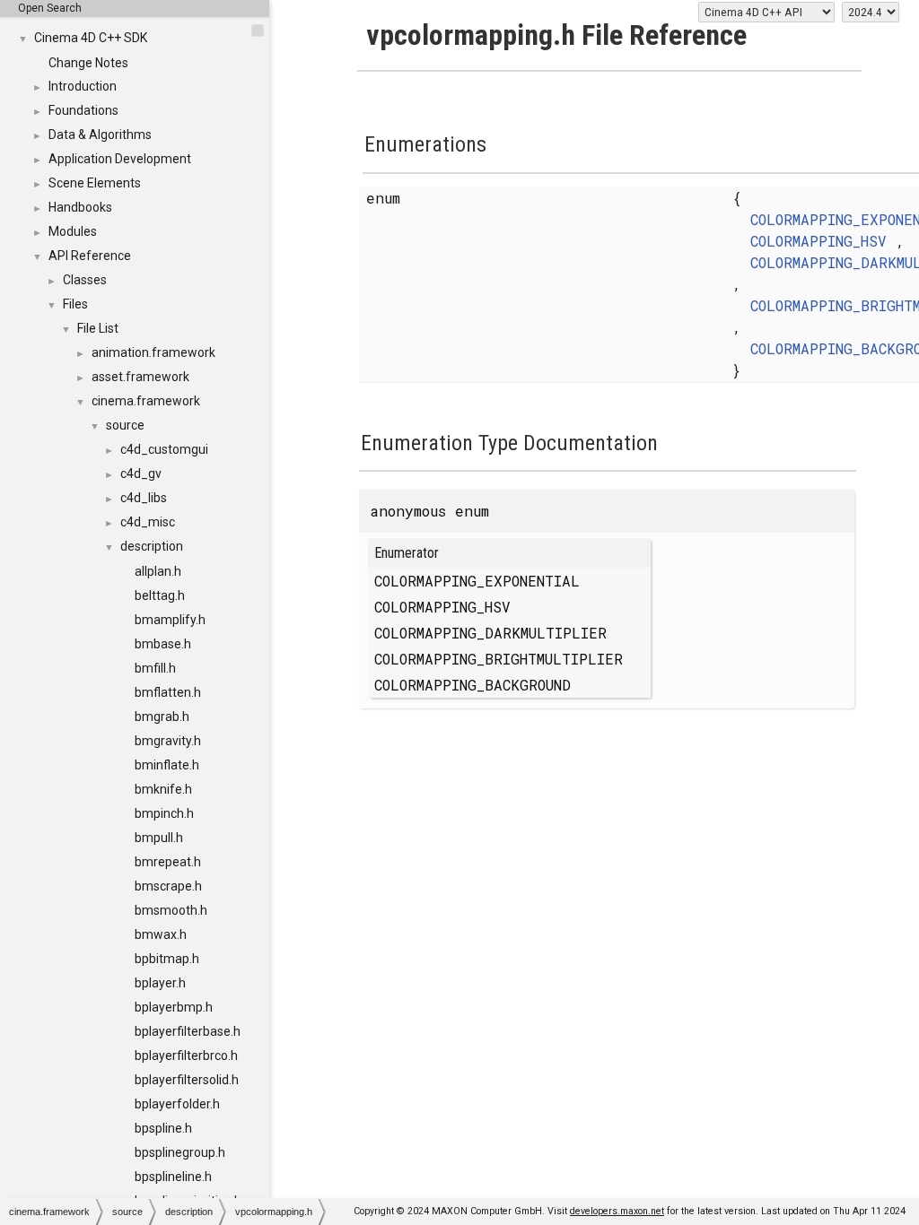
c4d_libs (143, 498)
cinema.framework (146, 401)
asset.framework (140, 376)
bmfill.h (155, 668)
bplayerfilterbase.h (188, 1031)
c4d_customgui (164, 449)
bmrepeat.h (168, 862)
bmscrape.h (168, 886)
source (125, 425)
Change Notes (88, 63)
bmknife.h (163, 789)
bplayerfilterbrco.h (186, 1055)
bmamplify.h (170, 619)
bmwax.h (161, 934)
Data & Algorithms (100, 134)
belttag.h (160, 595)
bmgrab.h (162, 716)
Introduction (82, 86)
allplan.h (158, 571)
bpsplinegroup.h (180, 1152)
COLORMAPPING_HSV (818, 240)
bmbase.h (163, 644)
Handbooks (80, 207)
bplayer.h (160, 983)
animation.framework (153, 352)
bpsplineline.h (173, 1176)
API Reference (89, 255)
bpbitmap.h (167, 958)
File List (97, 328)
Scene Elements (94, 183)
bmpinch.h (164, 813)
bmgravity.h (168, 741)
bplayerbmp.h (174, 1007)
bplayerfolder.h (177, 1104)
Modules (72, 231)
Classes (85, 280)
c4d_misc (147, 522)
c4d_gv (141, 473)
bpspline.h (163, 1128)
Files (75, 304)
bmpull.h (159, 837)
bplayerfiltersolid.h (187, 1080)
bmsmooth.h (171, 910)
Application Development (119, 159)
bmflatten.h (168, 692)
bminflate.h (167, 765)
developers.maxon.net (617, 1211)
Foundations (83, 110)
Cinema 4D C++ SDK (90, 37)
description (151, 546)
